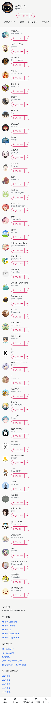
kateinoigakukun (19, 243)
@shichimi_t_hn (17, 405)
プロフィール (10, 21)
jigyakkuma (16, 521)
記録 (22, 21)
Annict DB (6, 629)
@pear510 (15, 179)
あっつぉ (15, 203)
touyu (13, 137)
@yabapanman (17, 60)
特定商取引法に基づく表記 (14, 664)
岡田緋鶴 (15, 574)
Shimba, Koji (17, 587)
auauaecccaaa (18, 455)
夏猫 (13, 216)
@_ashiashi (15, 444)
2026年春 (6, 683)
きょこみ (15, 123)
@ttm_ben (15, 86)
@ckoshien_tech (17, 192)
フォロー (24, 15)
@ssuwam (15, 484)
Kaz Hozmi (16, 335)
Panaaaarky (16, 296)
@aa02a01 (15, 378)
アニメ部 (15, 31)
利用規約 (6, 656)
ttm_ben (15, 83)
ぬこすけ (15, 388)
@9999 (14, 46)
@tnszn (14, 458)
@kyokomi (15, 126)
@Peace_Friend (17, 537)
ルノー (14, 309)
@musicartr (15, 312)
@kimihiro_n (16, 259)
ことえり (15, 415)
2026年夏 (6, 679)
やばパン (15, 57)
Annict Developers (10, 633)
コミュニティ (8, 648)
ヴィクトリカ (17, 44)
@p (12, 113)
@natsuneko (16, 219)
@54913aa (15, 365)
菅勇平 (14, 97)
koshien (14, 190)
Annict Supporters (10, 637)
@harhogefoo (16, 298)
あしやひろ (16, 508)
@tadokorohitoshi (18, 206)
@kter (13, 418)
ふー (13, 468)
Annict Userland (9, 621)
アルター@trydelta (19, 282)
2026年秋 (6, 675)
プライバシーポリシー (12, 660)
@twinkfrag (16, 272)
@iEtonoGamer (17, 33)
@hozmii (14, 338)
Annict (6, 607)
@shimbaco (16, 590)
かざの (14, 70)
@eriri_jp (14, 153)
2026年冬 (6, 687)
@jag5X (14, 550)
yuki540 (14, 150)
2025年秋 (6, 691)
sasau (14, 481)
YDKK (13, 229)
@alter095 (15, 285)
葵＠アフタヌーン (19, 362)
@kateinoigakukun (19, 246)
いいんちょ (16, 163)
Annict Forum (8, 625)
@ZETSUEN (15, 325)
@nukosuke (16, 391)
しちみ (14, 402)
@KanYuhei (16, 100)
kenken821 (16, 322)
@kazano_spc (16, 73)
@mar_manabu (17, 564)
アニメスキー (17, 534)
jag (12, 548)
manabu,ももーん (19, 561)
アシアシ (15, 442)
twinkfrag (15, 269)
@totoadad (15, 577)
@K (12, 352)
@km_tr (14, 431)
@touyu (14, 139)
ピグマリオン (17, 428)
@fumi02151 (16, 471)
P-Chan (14, 110)
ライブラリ (33, 21)
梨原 (13, 176)
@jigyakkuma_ (17, 524)
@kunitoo (15, 497)
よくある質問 (8, 652)
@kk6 (13, 511)
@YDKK (14, 232)
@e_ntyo (14, 166)
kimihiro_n (16, 256)
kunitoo (14, 495)
